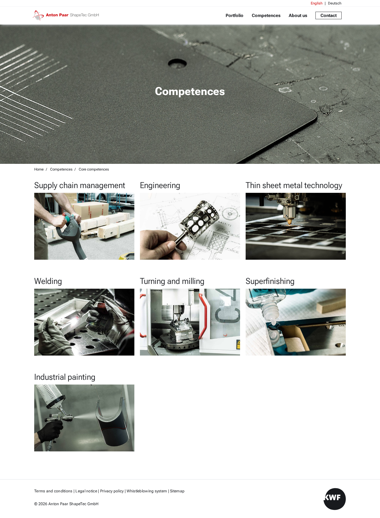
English (316, 3)
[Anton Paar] (67, 15)
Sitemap (177, 491)
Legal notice (86, 491)
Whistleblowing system (147, 491)
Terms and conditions (53, 491)
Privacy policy (112, 491)
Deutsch (334, 3)
